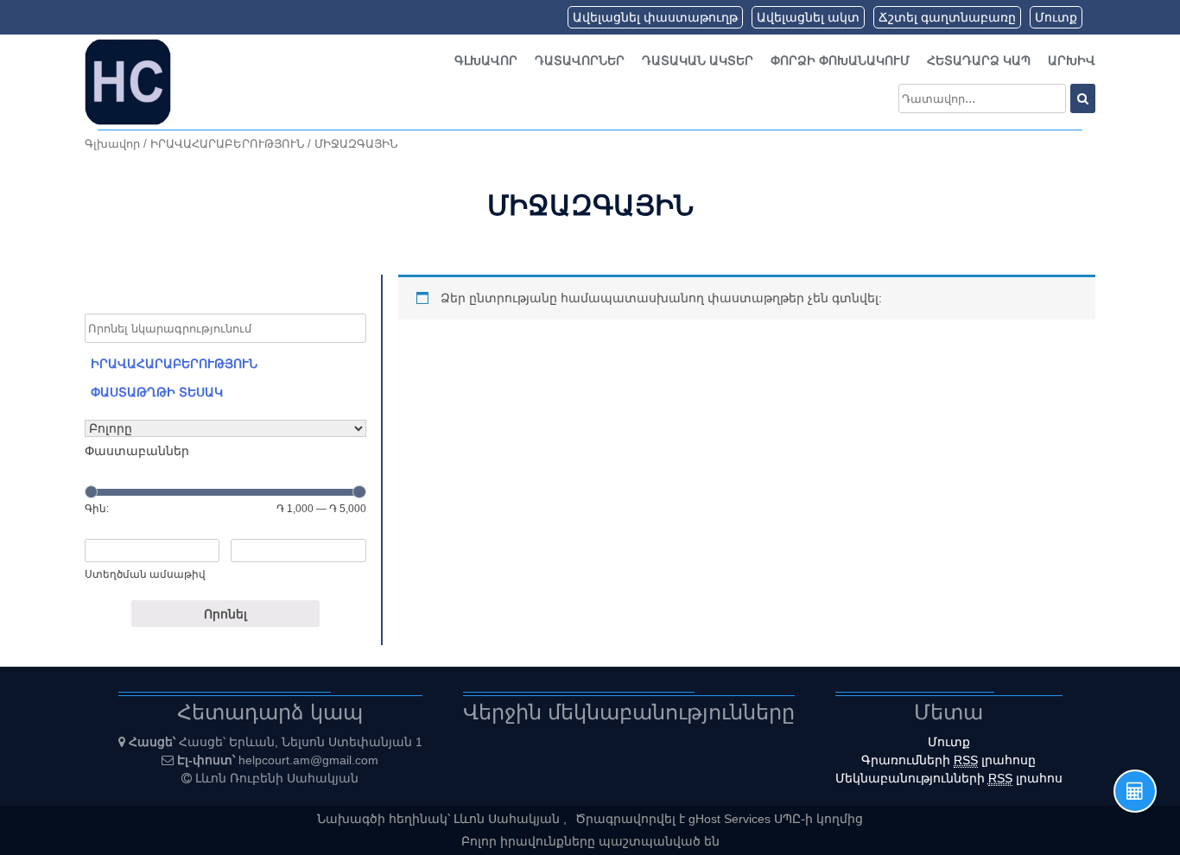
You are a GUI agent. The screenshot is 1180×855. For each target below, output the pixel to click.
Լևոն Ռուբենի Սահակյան (276, 778)
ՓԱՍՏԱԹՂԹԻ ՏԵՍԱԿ (157, 392)
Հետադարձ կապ (979, 60)
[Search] (1082, 98)
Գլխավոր (485, 60)
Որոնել (225, 614)
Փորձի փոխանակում (840, 60)
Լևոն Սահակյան (508, 819)
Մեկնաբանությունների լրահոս (949, 778)
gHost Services (731, 819)
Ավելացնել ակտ (808, 17)
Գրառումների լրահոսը (948, 760)
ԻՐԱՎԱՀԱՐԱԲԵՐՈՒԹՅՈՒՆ (227, 143)
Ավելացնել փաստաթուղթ (655, 17)
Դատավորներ (580, 60)
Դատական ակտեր (697, 60)
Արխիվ (1071, 60)
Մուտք (1056, 17)
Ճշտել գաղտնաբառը (947, 17)
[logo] (128, 81)
